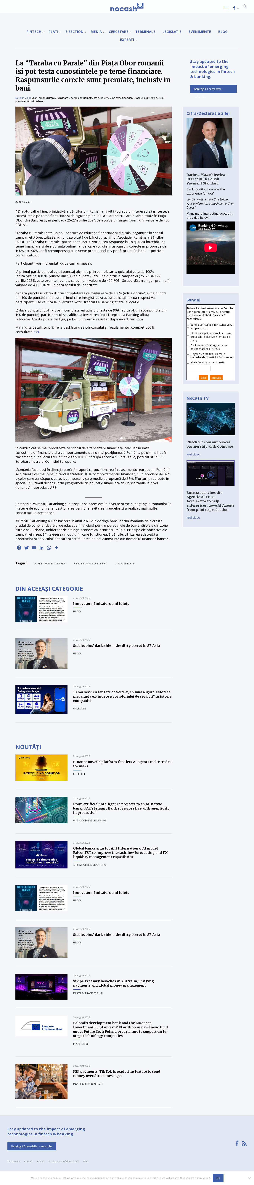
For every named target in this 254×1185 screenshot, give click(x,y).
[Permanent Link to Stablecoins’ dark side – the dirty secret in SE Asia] (41, 668)
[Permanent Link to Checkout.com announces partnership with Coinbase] (211, 438)
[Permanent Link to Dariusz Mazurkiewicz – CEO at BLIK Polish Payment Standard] (209, 170)
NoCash (19, 97)
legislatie (171, 31)
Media (96, 31)
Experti (127, 39)
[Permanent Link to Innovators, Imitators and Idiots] (41, 621)
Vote (203, 377)
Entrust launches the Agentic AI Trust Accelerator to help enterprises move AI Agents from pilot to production (210, 501)
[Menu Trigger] (226, 8)
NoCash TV (198, 398)
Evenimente (200, 31)
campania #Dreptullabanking (90, 563)
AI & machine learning (89, 820)
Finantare (80, 1043)
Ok (218, 1177)
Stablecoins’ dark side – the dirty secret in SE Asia (116, 645)
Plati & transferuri (88, 993)
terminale (145, 31)
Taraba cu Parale (125, 563)
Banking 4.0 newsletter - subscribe (208, 90)
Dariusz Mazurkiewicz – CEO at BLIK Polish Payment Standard (207, 179)
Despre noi (13, 1161)
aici (36, 332)
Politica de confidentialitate (64, 1161)
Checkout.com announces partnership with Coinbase (210, 444)
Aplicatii (79, 708)
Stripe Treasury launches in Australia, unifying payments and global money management (113, 983)
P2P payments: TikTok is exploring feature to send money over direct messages (116, 1073)
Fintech (33, 31)
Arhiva (40, 1161)
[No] (249, 1178)
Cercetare (118, 31)
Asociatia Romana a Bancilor (50, 563)
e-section (74, 31)
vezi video (193, 454)
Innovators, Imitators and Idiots (101, 603)
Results (216, 377)
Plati (53, 31)
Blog (223, 31)
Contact (28, 1161)
